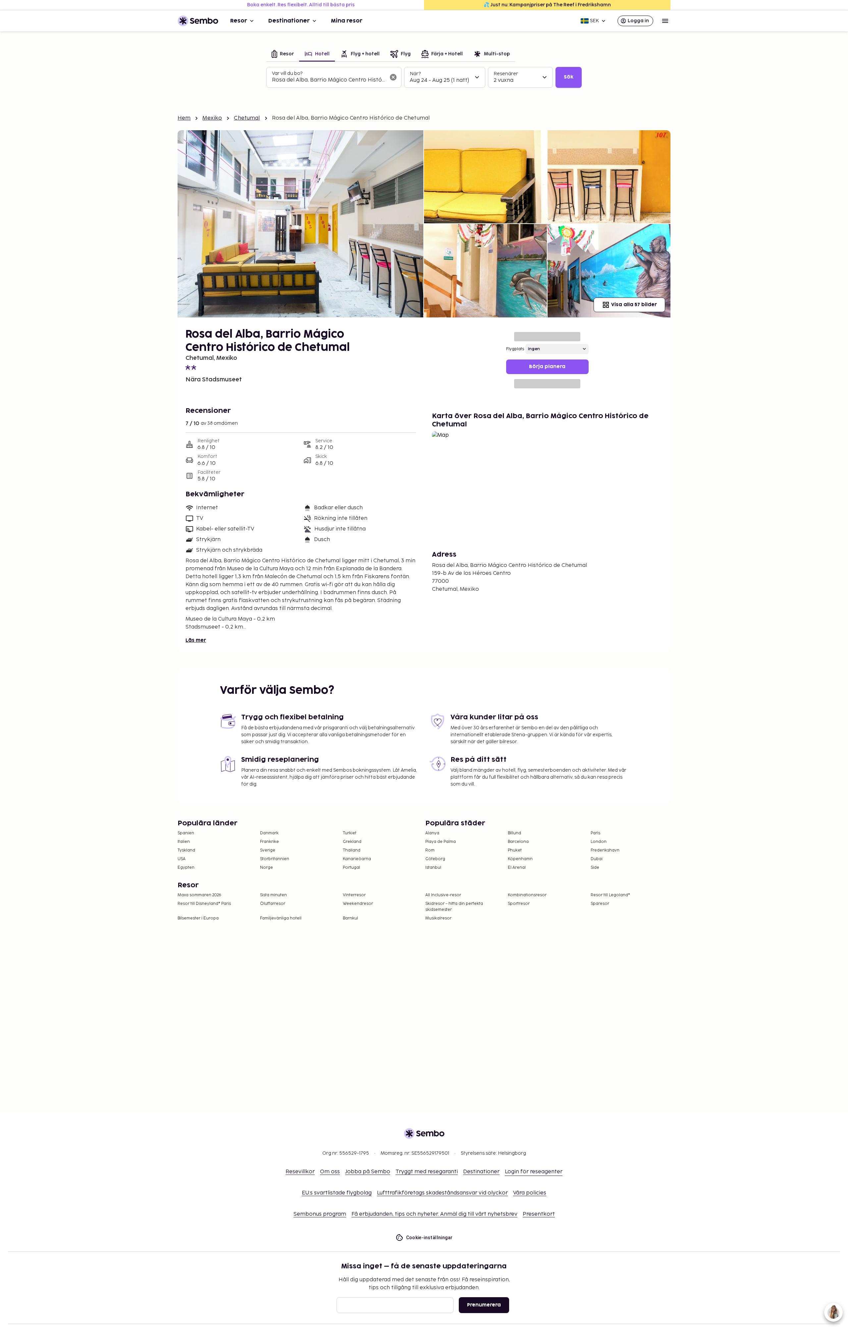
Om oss (330, 1172)
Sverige (267, 850)
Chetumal (247, 118)
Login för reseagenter (533, 1172)
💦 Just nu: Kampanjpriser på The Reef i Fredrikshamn (547, 5)
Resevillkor (300, 1172)
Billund (514, 833)
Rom (430, 850)
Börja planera (547, 366)
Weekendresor (358, 903)
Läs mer (196, 640)
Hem (184, 118)
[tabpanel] (424, 77)
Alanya (432, 833)
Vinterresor (354, 895)
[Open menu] (665, 21)
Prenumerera (484, 1305)
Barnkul (350, 918)
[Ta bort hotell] (393, 77)
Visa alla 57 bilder (634, 305)
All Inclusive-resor (443, 895)
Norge (266, 867)
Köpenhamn (520, 859)
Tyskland (186, 850)
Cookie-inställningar (429, 1237)
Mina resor (346, 21)
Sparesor (600, 903)
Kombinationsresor (527, 895)
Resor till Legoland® (610, 895)
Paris (595, 833)
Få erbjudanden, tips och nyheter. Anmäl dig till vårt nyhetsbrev (434, 1214)
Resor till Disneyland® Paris (204, 903)
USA (182, 859)
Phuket (515, 850)
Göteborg (435, 859)
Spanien (186, 833)
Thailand (351, 850)
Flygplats (515, 349)
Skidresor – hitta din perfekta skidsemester (454, 906)
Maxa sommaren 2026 (199, 895)
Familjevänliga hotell (280, 918)
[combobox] (328, 80)
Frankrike (269, 841)
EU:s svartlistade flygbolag (337, 1193)
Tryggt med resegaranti (427, 1172)
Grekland (352, 841)
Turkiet (349, 833)
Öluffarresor (272, 903)
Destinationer (289, 21)
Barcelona (518, 841)
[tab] (282, 54)
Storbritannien (274, 859)
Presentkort (539, 1214)
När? (415, 74)
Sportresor (519, 903)
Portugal (351, 867)
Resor (238, 21)
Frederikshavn (605, 850)
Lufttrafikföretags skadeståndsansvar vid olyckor (442, 1193)
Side (595, 867)
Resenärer (506, 74)
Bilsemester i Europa (198, 918)
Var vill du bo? (287, 73)
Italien (184, 841)
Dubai (597, 859)
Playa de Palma (440, 841)
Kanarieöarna (357, 859)
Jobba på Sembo (367, 1172)
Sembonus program (319, 1214)
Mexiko (212, 118)
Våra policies (529, 1193)
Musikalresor (438, 918)
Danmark (269, 833)
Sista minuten (273, 895)
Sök (568, 77)
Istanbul (433, 867)
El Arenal (517, 867)
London (599, 841)
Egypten (186, 867)
